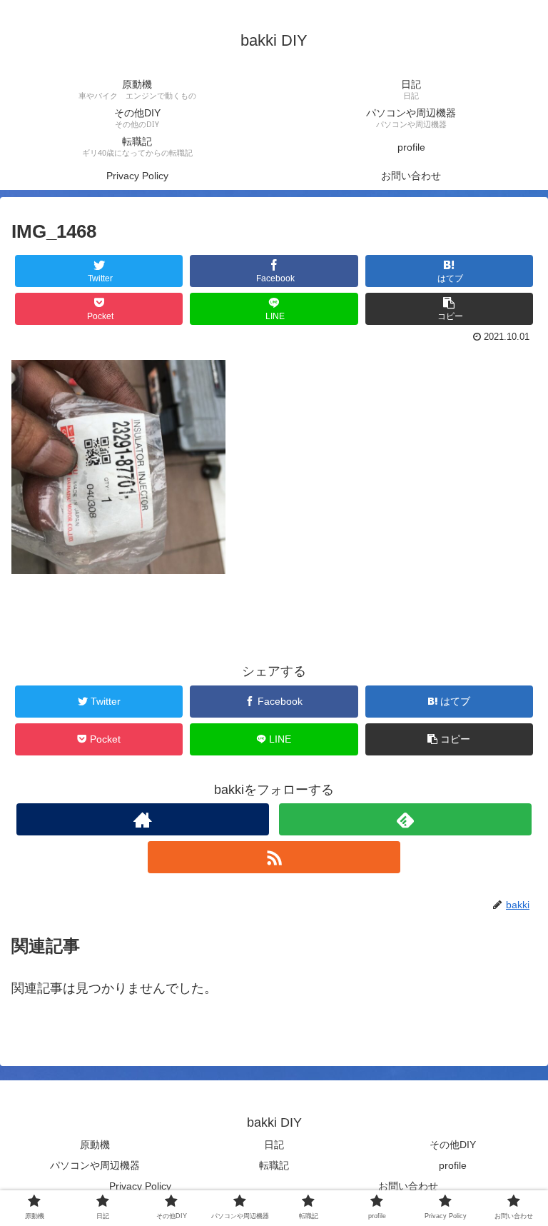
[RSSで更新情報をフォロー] (274, 857)
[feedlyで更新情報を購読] (405, 819)
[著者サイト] (142, 819)
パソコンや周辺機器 (95, 1165)
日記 (274, 1144)
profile (453, 1165)
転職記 (274, 1165)
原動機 (95, 1144)
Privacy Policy (140, 1186)
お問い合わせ (408, 1186)
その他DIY (453, 1144)
